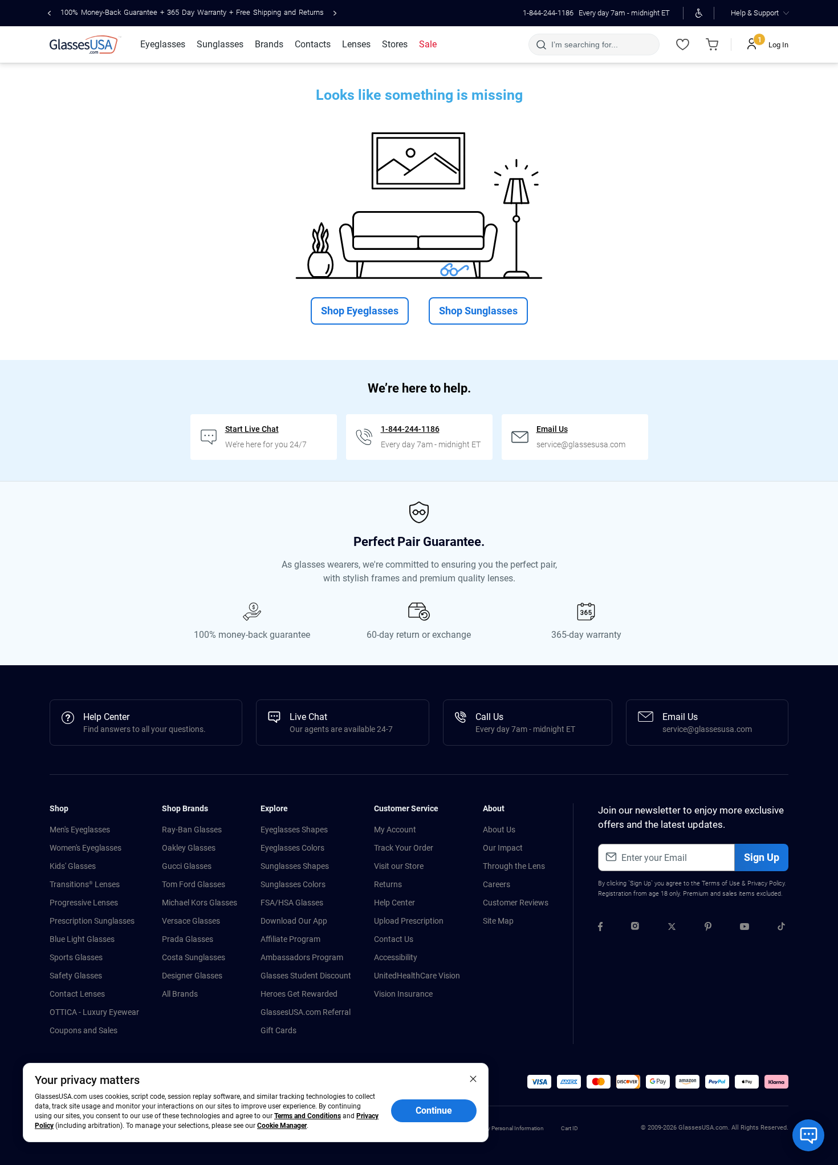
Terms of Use (721, 883)
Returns (388, 884)
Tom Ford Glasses (193, 884)
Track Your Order (403, 847)
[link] (85, 44)
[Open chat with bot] (808, 1135)
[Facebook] (600, 928)
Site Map (498, 920)
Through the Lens (514, 866)
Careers (496, 884)
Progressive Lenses (84, 902)
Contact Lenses (77, 993)
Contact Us (393, 939)
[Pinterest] (708, 928)
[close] (473, 1078)
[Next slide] (334, 13)
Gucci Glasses (186, 866)
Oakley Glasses (188, 847)
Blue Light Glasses (82, 939)
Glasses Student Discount (306, 975)
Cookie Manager (282, 1126)
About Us (499, 829)
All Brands (180, 993)
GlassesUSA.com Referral (306, 1012)
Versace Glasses (191, 920)
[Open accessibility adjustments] (698, 13)
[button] (539, 1082)
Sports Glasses (76, 957)
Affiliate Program (290, 939)
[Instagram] (635, 928)
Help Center (394, 902)
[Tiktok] (781, 928)
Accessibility (395, 957)
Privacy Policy (765, 883)
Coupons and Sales (83, 1030)
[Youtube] (744, 928)
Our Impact (503, 847)
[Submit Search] (540, 44)
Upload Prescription (409, 920)
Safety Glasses (76, 975)
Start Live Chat (252, 429)
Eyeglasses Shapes (294, 829)
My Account (395, 829)
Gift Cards (278, 1030)
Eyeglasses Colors (292, 847)
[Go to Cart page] (712, 44)
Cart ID (569, 1128)
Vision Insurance (403, 993)
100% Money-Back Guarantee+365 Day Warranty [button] (192, 12)
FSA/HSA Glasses (292, 902)
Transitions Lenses (85, 884)
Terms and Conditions (307, 1116)
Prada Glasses (187, 939)
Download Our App (294, 920)
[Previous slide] (49, 13)
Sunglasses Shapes (295, 866)
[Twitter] (672, 928)
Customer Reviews (515, 902)
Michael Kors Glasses (199, 902)
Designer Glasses (192, 975)
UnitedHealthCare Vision (417, 975)
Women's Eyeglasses (85, 847)
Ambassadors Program (302, 957)
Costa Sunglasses (193, 957)
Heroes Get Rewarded (299, 993)
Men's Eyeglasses (80, 829)
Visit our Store (399, 866)
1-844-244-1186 (548, 13)
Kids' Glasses (73, 866)
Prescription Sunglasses (92, 920)
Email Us (552, 429)
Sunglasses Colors (293, 884)
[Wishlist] (682, 44)
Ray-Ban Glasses (192, 829)
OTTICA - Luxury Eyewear (94, 1012)
